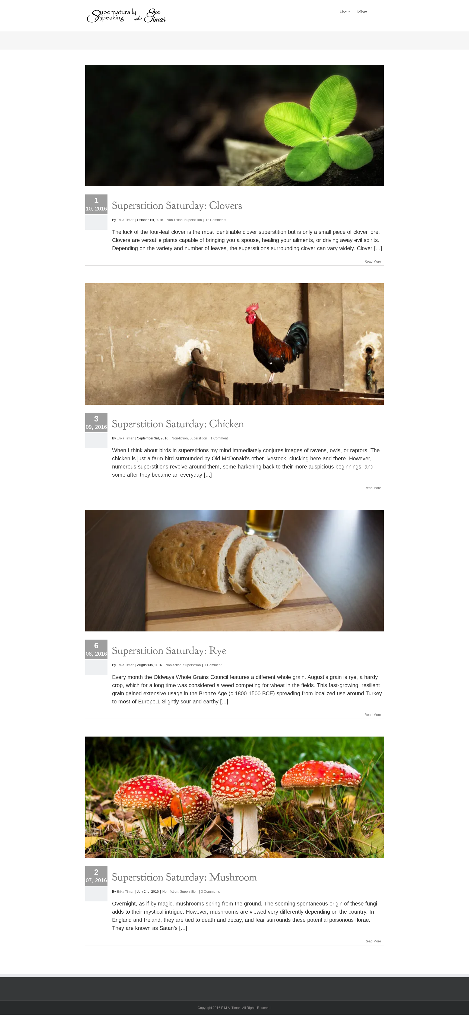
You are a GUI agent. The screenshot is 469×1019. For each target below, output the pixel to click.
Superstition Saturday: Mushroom (184, 877)
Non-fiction (175, 220)
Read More (373, 261)
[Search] (375, 11)
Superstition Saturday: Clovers (177, 205)
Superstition (193, 220)
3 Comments (210, 892)
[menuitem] (344, 11)
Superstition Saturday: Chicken (178, 423)
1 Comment (219, 438)
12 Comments (215, 220)
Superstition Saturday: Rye (169, 650)
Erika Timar (125, 220)
